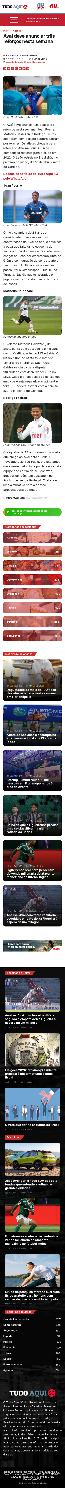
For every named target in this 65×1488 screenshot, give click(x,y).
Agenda (17, 31)
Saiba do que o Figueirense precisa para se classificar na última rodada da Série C (32, 828)
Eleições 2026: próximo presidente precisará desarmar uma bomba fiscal (30, 1073)
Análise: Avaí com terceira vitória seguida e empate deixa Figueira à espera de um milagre (32, 918)
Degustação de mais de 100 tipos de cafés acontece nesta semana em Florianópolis (31, 693)
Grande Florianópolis (34, 62)
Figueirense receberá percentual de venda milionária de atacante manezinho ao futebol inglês (31, 873)
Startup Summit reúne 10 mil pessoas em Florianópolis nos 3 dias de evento (30, 783)
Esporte (19, 62)
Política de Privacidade (32, 1483)
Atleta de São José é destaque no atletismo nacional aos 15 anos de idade (31, 738)
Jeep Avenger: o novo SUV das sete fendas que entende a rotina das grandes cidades (31, 1184)
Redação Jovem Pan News (23, 55)
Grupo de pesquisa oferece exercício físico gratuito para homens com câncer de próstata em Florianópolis (32, 1295)
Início (5, 31)
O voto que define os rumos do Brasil (32, 1125)
